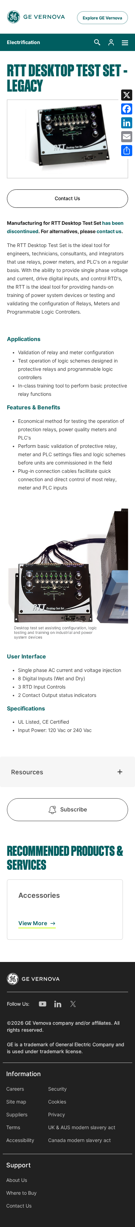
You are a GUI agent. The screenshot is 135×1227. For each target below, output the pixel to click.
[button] (97, 42)
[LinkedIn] (127, 123)
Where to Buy (21, 1193)
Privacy (56, 1114)
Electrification (23, 42)
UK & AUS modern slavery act (81, 1127)
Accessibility (20, 1140)
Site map (16, 1102)
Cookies (57, 1102)
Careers (15, 1089)
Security (57, 1089)
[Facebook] (127, 109)
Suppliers (16, 1114)
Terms (13, 1127)
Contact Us (67, 198)
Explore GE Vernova (102, 17)
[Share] (127, 150)
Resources (27, 772)
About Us (16, 1180)
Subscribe (73, 809)
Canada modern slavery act (79, 1140)
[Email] (127, 137)
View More (32, 923)
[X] (127, 95)
